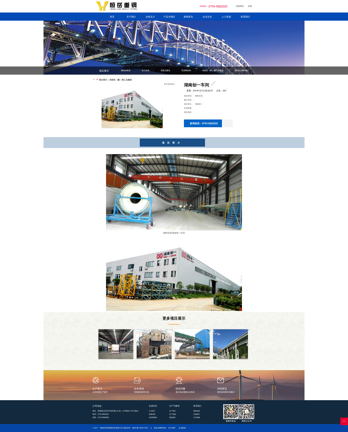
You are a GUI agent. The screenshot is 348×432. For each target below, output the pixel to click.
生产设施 (172, 414)
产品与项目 (169, 16)
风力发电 (145, 70)
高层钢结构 (186, 70)
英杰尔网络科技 (160, 427)
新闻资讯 (188, 16)
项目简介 (172, 142)
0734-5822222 (103, 414)
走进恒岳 (153, 405)
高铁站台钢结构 (241, 70)
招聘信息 (196, 411)
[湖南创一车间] (132, 127)
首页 (112, 16)
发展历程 (152, 414)
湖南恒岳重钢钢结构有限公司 (111, 427)
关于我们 (131, 16)
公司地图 (196, 417)
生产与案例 (174, 405)
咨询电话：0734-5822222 (204, 123)
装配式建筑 (165, 70)
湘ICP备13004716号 (140, 427)
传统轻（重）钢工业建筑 (212, 70)
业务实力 (150, 16)
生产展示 (172, 411)
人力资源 (226, 16)
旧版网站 (238, 6)
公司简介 (152, 411)
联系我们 (245, 16)
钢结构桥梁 (125, 70)
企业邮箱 (182, 427)
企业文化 (207, 16)
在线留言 (196, 414)
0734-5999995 (103, 417)
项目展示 (103, 79)
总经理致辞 (153, 417)
